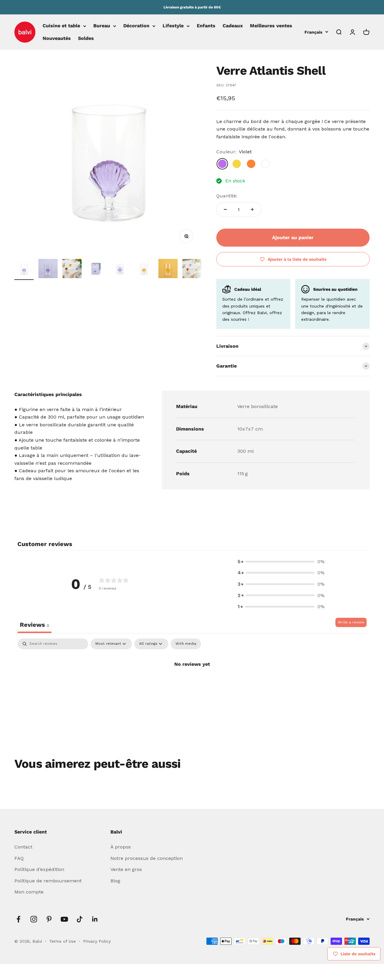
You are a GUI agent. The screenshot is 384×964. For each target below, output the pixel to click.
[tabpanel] (192, 684)
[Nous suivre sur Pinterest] (49, 919)
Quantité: (226, 196)
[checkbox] (186, 643)
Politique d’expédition (39, 869)
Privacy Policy (97, 941)
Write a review (351, 622)
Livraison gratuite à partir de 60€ (192, 7)
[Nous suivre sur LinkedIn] (95, 919)
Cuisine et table (61, 26)
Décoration (136, 26)
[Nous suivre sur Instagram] (34, 919)
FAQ (19, 858)
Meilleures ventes (271, 26)
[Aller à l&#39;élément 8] (192, 269)
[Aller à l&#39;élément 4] (96, 269)
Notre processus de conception (146, 858)
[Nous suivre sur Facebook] (18, 919)
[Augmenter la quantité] (252, 209)
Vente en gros (126, 869)
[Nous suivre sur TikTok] (80, 919)
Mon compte (29, 892)
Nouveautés (57, 38)
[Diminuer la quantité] (225, 209)
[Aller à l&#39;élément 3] (72, 269)
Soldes (86, 38)
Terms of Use (63, 941)
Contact (23, 847)
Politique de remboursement (48, 881)
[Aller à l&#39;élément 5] (120, 269)
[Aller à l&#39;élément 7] (168, 269)
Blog (115, 881)
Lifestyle (173, 26)
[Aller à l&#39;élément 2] (48, 269)
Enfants (206, 26)
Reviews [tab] (34, 624)
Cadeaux (233, 26)
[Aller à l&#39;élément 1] (24, 269)
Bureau (101, 26)
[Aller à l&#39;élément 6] (144, 269)
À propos (120, 847)
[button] (281, 562)
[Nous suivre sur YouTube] (64, 919)
